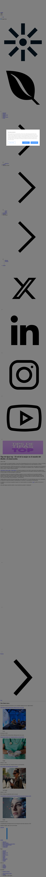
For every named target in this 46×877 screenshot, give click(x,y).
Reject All (25, 142)
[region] (23, 137)
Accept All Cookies (34, 142)
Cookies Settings (11, 142)
